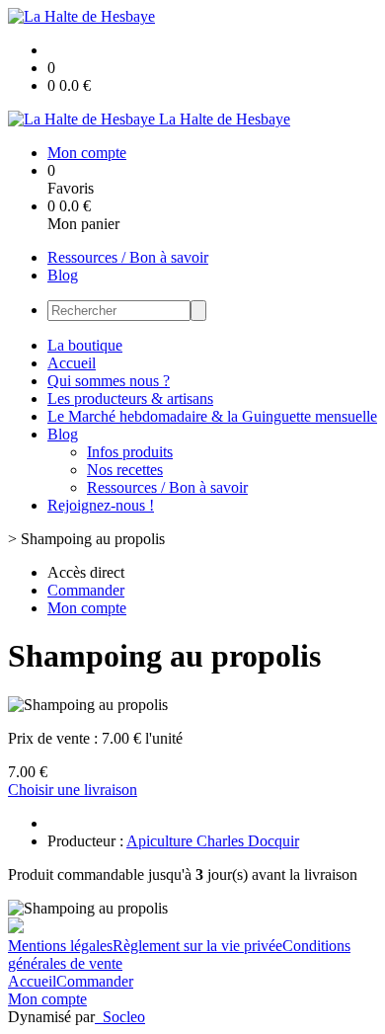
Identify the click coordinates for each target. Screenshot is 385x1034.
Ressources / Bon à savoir (127, 257)
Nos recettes (125, 469)
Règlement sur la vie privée (197, 945)
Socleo (124, 1016)
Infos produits (130, 451)
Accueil (71, 363)
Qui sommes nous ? (108, 380)
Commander (94, 981)
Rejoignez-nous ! (100, 505)
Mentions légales (60, 945)
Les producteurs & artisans (130, 398)
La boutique (84, 345)
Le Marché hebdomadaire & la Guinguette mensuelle (212, 416)
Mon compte (47, 999)
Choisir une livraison (72, 789)
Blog (62, 275)
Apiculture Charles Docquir (212, 841)
